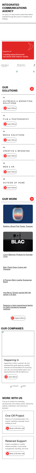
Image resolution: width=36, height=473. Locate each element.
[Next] (23, 386)
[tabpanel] (18, 328)
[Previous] (14, 386)
